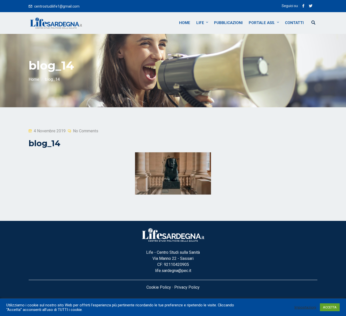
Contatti (294, 22)
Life (200, 22)
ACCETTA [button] (330, 307)
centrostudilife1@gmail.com (57, 6)
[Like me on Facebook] (303, 6)
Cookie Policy (158, 287)
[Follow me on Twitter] (310, 6)
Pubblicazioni (228, 22)
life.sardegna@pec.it (173, 270)
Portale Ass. (262, 22)
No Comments (85, 131)
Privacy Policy (187, 287)
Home (184, 22)
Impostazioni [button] (305, 307)
